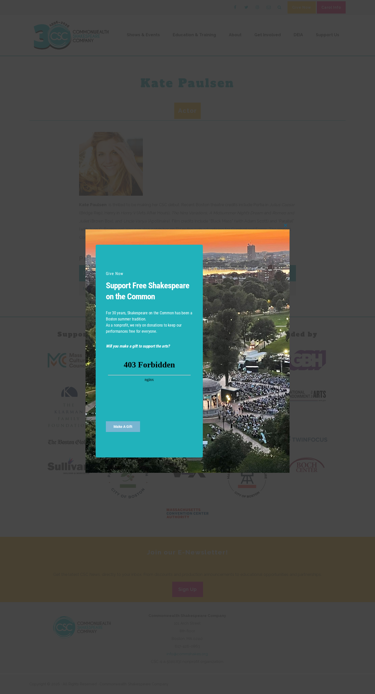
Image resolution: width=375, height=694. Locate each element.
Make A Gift (123, 427)
